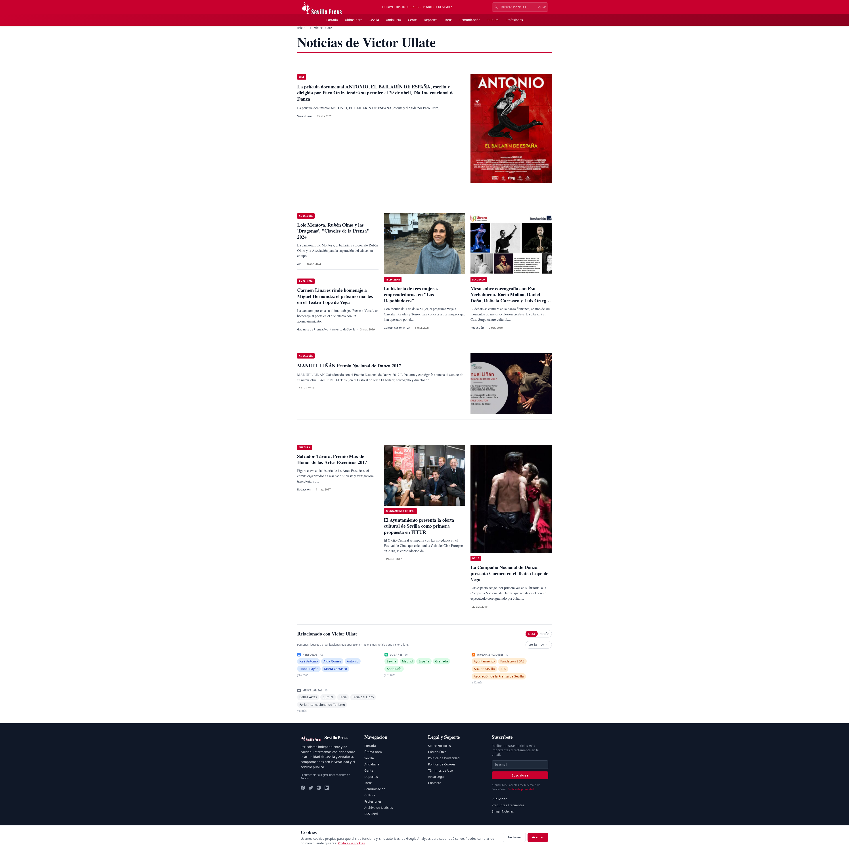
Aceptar (538, 837)
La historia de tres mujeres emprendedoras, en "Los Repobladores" (411, 294)
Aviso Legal (436, 777)
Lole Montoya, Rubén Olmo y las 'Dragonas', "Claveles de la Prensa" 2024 (333, 230)
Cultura (493, 20)
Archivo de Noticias (378, 807)
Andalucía (393, 20)
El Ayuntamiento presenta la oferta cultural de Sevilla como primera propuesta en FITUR (419, 526)
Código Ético (437, 752)
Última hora (353, 20)
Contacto (434, 783)
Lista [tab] (531, 634)
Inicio (301, 28)
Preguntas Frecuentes (508, 805)
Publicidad (499, 799)
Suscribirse (520, 775)
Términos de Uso (440, 770)
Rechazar (514, 837)
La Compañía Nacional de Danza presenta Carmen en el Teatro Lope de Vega (509, 573)
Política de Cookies (441, 764)
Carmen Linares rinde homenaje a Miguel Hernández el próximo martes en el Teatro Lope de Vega (335, 296)
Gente (412, 20)
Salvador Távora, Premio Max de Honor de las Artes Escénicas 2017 (332, 459)
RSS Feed (371, 814)
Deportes (430, 20)
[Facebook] (303, 788)
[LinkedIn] (327, 788)
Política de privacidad (521, 789)
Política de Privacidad (444, 758)
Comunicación (469, 20)
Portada (332, 20)
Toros (448, 20)
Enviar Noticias (503, 811)
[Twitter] (311, 788)
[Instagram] (319, 788)
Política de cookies (351, 843)
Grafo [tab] (544, 634)
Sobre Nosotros (439, 746)
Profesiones (514, 20)
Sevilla (374, 20)
